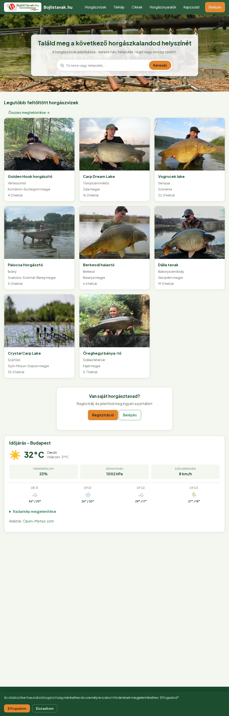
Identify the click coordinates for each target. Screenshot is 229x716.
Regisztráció (103, 415)
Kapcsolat (191, 7)
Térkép (119, 7)
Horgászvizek (95, 7)
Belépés (215, 7)
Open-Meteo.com (38, 521)
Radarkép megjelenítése (34, 511)
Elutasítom (44, 708)
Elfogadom (17, 708)
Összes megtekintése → (29, 112)
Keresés (160, 65)
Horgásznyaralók (163, 7)
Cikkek (137, 7)
